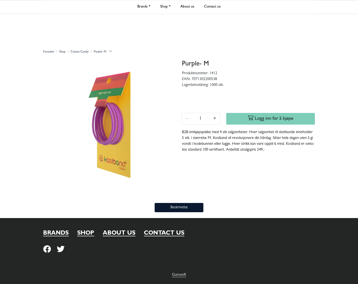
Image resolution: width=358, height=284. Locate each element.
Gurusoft (179, 275)
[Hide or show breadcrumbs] (111, 52)
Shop (164, 7)
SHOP (85, 234)
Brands (142, 7)
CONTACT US (164, 234)
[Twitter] (47, 249)
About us (187, 7)
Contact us (212, 7)
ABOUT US (119, 234)
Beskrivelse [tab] (179, 208)
